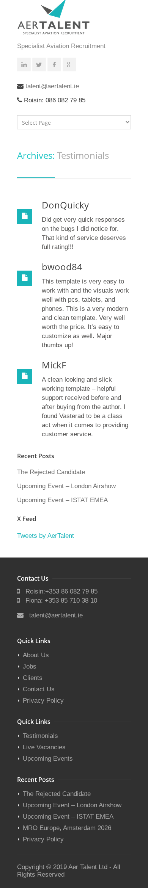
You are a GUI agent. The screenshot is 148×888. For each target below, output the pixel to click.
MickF (54, 365)
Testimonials (40, 735)
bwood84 (62, 266)
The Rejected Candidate (51, 472)
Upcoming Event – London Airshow (66, 486)
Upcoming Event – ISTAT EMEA (62, 500)
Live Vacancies (44, 747)
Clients (33, 677)
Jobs (29, 666)
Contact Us (39, 689)
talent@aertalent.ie (52, 86)
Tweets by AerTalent (45, 535)
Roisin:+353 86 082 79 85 (61, 591)
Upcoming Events (48, 758)
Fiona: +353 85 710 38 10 (61, 600)
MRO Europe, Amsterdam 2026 (67, 828)
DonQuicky (65, 205)
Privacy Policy (43, 700)
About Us (36, 655)
